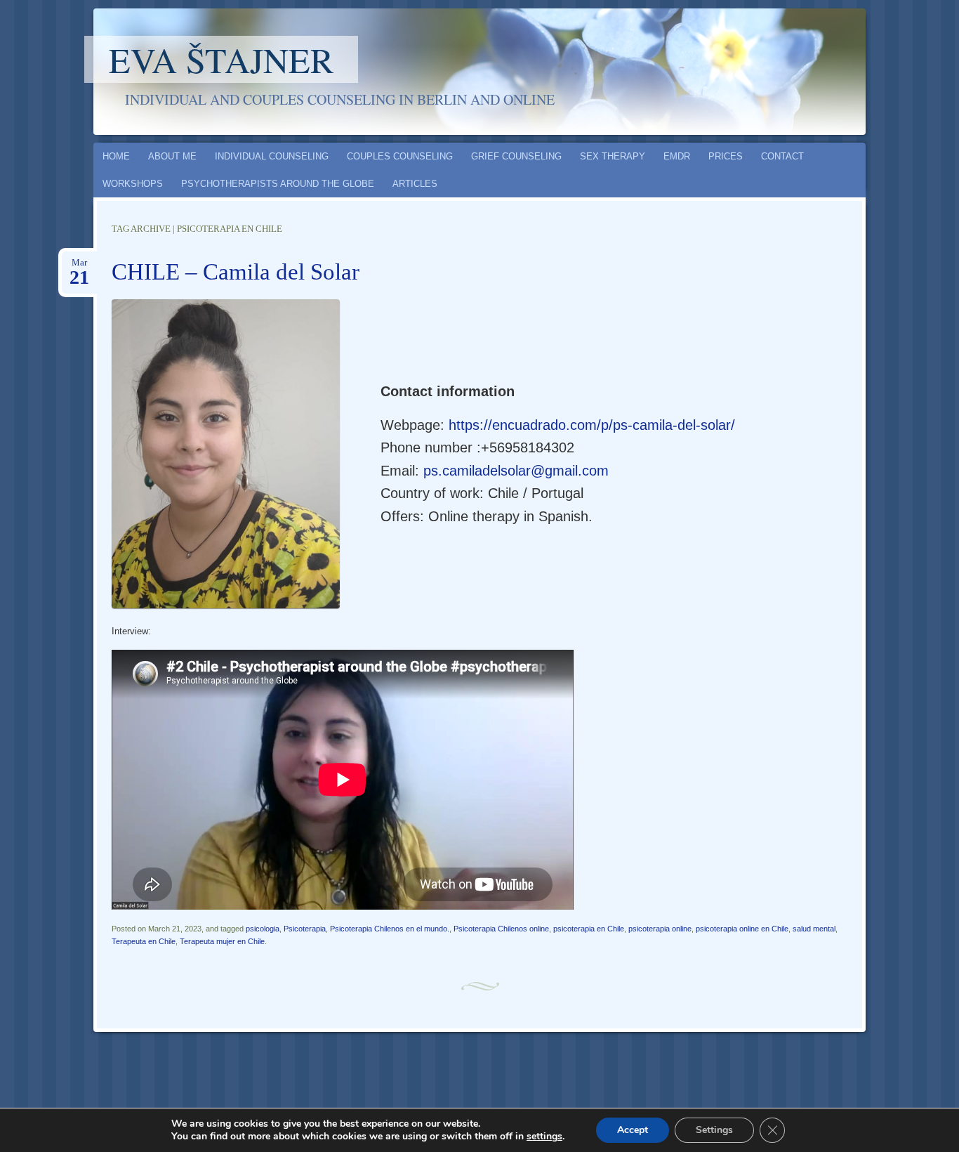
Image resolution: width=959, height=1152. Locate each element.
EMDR (676, 156)
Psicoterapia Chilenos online (501, 928)
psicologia (262, 928)
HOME (116, 156)
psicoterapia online (660, 928)
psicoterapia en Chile (588, 928)
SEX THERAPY (612, 156)
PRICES (725, 156)
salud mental (814, 928)
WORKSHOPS (132, 183)
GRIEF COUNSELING (516, 156)
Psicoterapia (305, 928)
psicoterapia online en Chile (742, 928)
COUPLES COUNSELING (400, 156)
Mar (79, 267)
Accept (632, 1130)
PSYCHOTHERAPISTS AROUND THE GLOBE (277, 183)
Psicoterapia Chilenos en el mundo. (389, 928)
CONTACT (782, 156)
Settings (714, 1130)
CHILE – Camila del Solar (235, 271)
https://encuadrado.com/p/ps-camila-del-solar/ (592, 425)
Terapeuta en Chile (144, 941)
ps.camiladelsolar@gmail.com (516, 470)
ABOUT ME (172, 156)
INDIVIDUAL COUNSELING (272, 156)
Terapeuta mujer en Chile (222, 941)
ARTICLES (414, 183)
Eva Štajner (221, 59)
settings (544, 1136)
